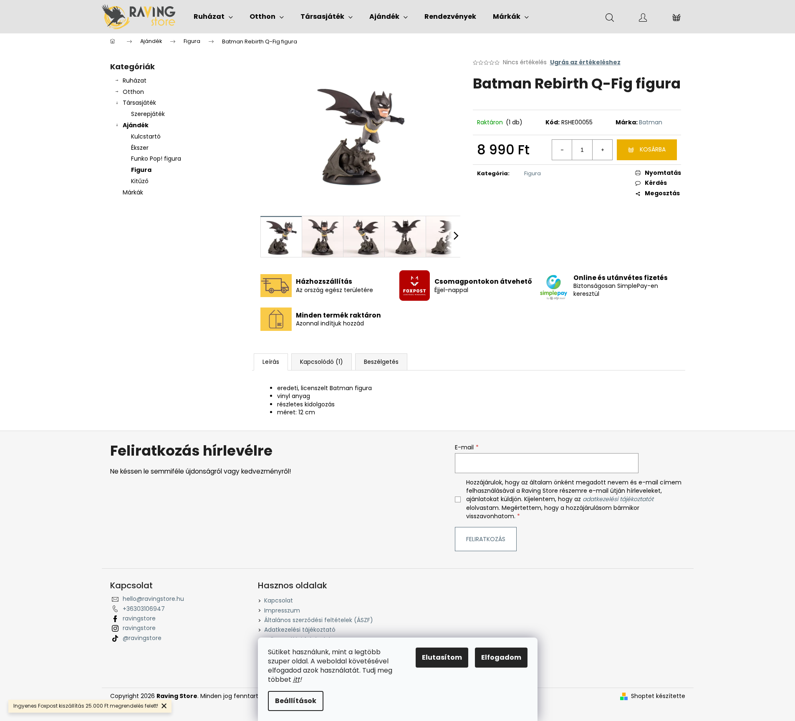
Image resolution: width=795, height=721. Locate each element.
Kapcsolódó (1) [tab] (321, 362)
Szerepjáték (148, 114)
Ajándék (136, 125)
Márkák (133, 192)
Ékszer (140, 148)
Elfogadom (501, 657)
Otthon (133, 92)
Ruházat (134, 80)
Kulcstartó (146, 136)
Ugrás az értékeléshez (585, 62)
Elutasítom (442, 657)
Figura (141, 170)
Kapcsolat (278, 600)
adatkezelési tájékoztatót (618, 499)
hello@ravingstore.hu (153, 599)
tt (297, 679)
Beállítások (295, 701)
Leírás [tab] (270, 362)
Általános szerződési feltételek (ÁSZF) (318, 620)
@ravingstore (142, 638)
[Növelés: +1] (602, 150)
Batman (650, 122)
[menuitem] (213, 16)
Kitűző (140, 181)
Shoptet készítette (658, 696)
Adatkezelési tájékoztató (300, 629)
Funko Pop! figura (156, 158)
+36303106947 (144, 609)
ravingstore (139, 618)
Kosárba (653, 149)
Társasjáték (139, 102)
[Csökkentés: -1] (562, 150)
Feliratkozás (485, 539)
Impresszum (282, 610)
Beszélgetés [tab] (381, 362)
